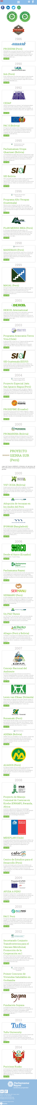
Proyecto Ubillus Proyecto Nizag (17, 556)
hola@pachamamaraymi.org (7, 1098)
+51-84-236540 (7, 1095)
